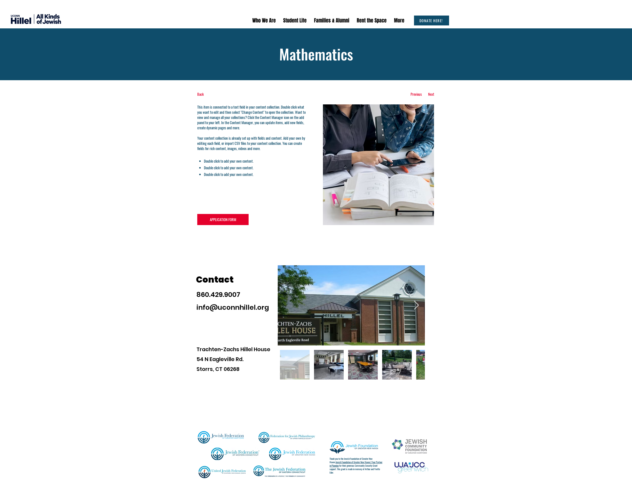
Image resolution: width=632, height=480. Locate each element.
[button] (264, 20)
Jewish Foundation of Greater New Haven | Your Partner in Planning (356, 463)
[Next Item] (416, 305)
